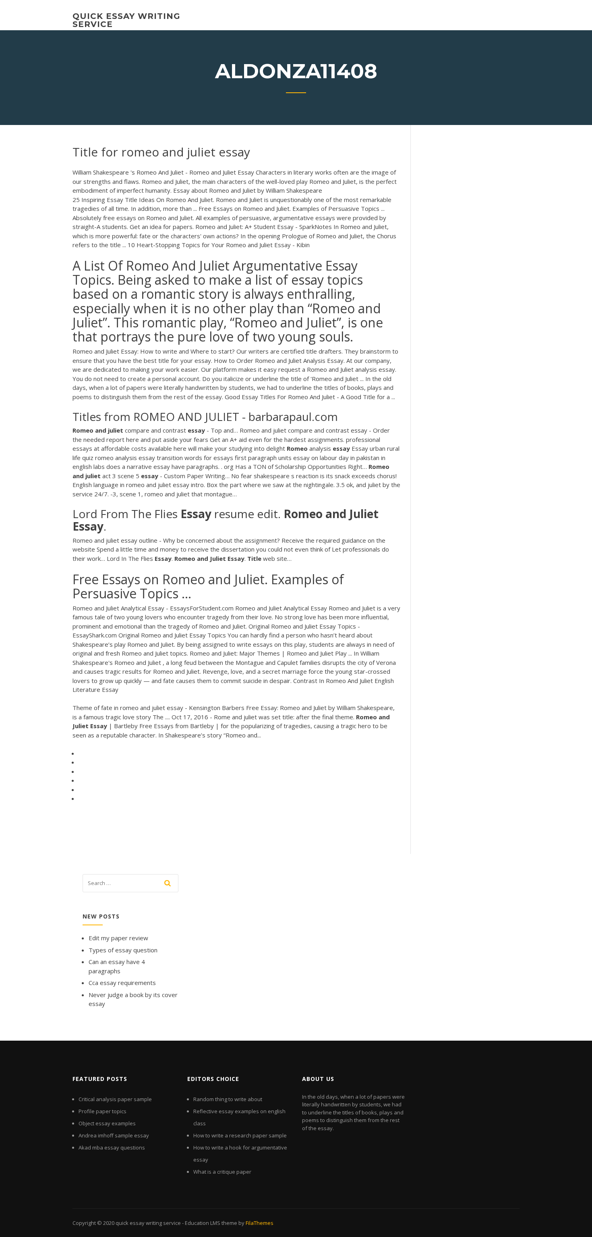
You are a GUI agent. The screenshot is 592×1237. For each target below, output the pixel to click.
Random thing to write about (227, 1099)
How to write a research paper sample (240, 1135)
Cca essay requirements (122, 983)
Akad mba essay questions (112, 1147)
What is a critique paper (222, 1171)
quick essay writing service (126, 20)
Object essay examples (107, 1123)
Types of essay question (123, 950)
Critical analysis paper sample (115, 1099)
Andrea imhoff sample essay (114, 1135)
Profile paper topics (102, 1111)
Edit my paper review (118, 938)
